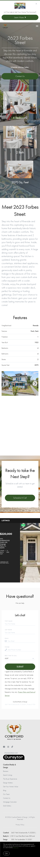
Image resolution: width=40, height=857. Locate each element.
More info (15, 847)
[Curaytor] (13, 759)
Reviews (5, 771)
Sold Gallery (7, 806)
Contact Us (6, 798)
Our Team (6, 794)
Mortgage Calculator (10, 802)
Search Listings (7, 775)
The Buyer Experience (10, 779)
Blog (4, 790)
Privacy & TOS (31, 704)
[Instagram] (8, 747)
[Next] (35, 383)
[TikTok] (12, 747)
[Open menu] (37, 26)
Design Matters (8, 783)
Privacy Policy (20, 825)
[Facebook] (4, 747)
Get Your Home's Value (10, 786)
